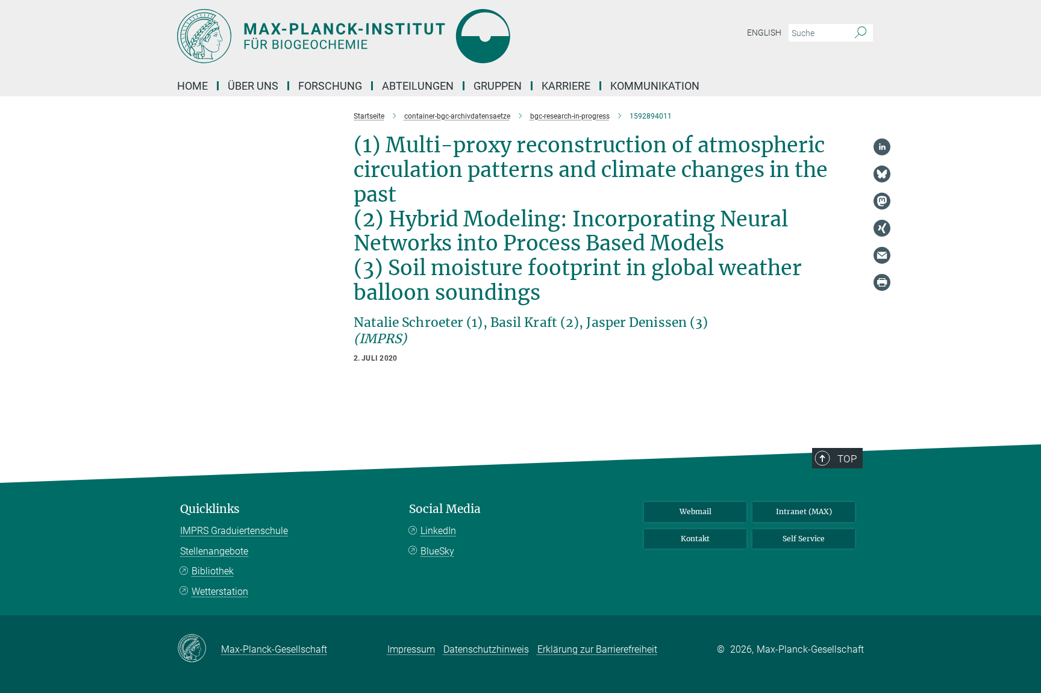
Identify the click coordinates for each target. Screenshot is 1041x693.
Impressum (411, 649)
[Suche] (860, 33)
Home (192, 85)
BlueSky (437, 551)
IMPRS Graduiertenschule (234, 530)
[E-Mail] (882, 255)
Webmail (695, 511)
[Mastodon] (882, 201)
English (764, 32)
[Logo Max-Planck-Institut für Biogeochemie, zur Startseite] (403, 36)
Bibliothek (213, 571)
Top (847, 459)
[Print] (882, 282)
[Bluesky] (882, 174)
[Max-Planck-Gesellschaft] (199, 649)
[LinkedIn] (882, 147)
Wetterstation (220, 591)
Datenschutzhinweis (486, 649)
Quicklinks (210, 509)
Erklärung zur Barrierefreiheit (597, 649)
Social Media (445, 509)
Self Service (804, 538)
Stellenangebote (214, 551)
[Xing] (882, 228)
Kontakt (695, 538)
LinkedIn (438, 530)
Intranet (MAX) (804, 511)
